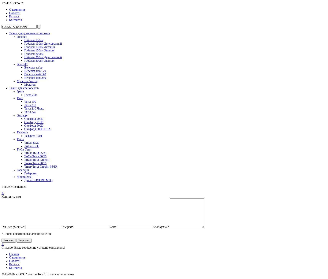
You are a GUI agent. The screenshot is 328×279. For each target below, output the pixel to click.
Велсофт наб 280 (35, 77)
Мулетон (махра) (27, 81)
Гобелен (22, 36)
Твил (20, 98)
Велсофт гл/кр (33, 67)
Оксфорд (22, 115)
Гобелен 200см (33, 53)
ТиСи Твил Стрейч (36, 159)
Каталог (14, 16)
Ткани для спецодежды (24, 88)
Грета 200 (30, 94)
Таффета (22, 132)
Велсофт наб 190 (35, 74)
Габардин (23, 170)
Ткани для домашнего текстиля (29, 33)
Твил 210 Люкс (34, 108)
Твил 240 (30, 111)
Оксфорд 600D (33, 125)
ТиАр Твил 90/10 (35, 163)
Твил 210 (30, 105)
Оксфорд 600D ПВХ (37, 129)
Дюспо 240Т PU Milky (38, 180)
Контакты (15, 19)
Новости (14, 13)
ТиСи (20, 139)
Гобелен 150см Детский (39, 47)
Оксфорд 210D (33, 122)
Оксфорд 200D (33, 118)
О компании (17, 9)
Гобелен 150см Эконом (39, 50)
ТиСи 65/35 (31, 146)
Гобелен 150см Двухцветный (43, 43)
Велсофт (22, 64)
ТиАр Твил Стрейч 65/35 (40, 166)
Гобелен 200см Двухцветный (43, 57)
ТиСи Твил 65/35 (35, 152)
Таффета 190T (33, 135)
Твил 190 (30, 101)
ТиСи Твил (24, 149)
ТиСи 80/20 (31, 142)
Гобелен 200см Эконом (39, 60)
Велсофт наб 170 (35, 71)
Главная (14, 254)
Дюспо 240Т (25, 176)
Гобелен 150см (33, 40)
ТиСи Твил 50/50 (35, 156)
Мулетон (30, 84)
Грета (20, 91)
